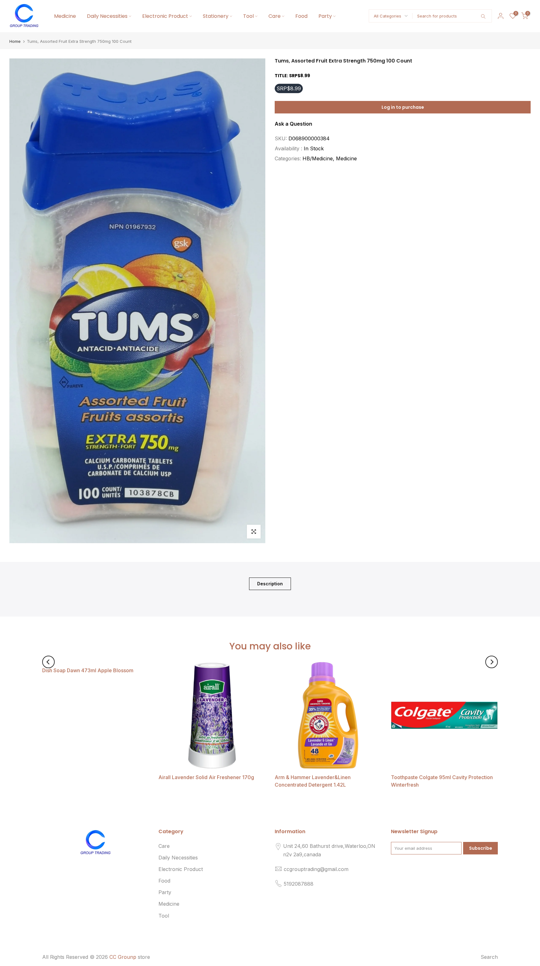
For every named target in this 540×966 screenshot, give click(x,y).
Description (270, 583)
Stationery (215, 16)
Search (489, 957)
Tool (248, 16)
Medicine (65, 16)
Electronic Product (165, 16)
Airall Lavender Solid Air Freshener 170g (206, 777)
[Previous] (48, 662)
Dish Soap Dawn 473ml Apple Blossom (87, 670)
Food (301, 16)
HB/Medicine (317, 158)
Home (15, 41)
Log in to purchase (403, 107)
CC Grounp (122, 957)
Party (325, 16)
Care (274, 16)
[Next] (491, 662)
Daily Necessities (107, 16)
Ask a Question (293, 123)
